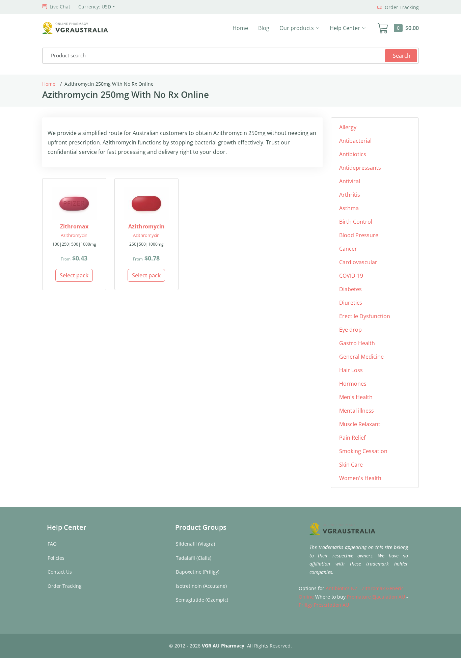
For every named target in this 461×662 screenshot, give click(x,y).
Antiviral (349, 181)
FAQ (52, 544)
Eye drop (350, 329)
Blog (263, 28)
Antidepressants (360, 167)
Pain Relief (352, 437)
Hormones (353, 383)
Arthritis (349, 194)
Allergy (347, 127)
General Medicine (361, 356)
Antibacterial (355, 140)
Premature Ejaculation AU (376, 597)
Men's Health (356, 397)
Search (401, 55)
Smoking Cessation (363, 451)
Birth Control (355, 221)
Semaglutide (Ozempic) (202, 600)
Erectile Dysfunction (364, 316)
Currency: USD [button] (94, 6)
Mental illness (356, 410)
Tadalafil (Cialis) (193, 558)
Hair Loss (351, 370)
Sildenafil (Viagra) (195, 544)
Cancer (348, 248)
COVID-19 (351, 275)
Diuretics (350, 302)
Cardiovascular (358, 262)
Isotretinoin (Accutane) (201, 586)
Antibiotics (352, 154)
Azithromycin (74, 235)
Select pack (74, 275)
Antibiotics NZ (341, 588)
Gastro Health (357, 343)
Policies (56, 558)
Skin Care (351, 464)
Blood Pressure (358, 235)
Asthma (349, 208)
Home (240, 28)
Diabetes (350, 289)
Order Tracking (65, 586)
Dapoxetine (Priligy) (197, 572)
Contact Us (60, 572)
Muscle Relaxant (359, 424)
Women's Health (360, 478)
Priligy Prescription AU (324, 605)
